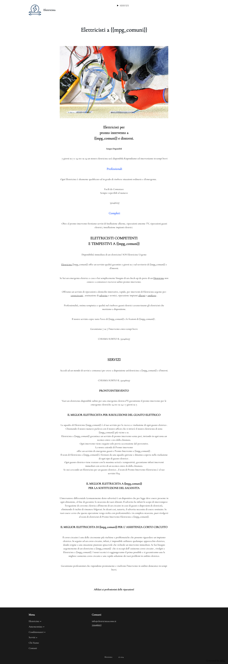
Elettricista (49, 10)
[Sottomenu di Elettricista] (40, 621)
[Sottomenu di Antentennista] (44, 626)
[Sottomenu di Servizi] (36, 637)
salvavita (103, 295)
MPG (222, 660)
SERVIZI (124, 5)
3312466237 (97, 624)
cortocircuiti (77, 295)
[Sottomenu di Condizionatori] (45, 632)
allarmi (141, 295)
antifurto (152, 295)
